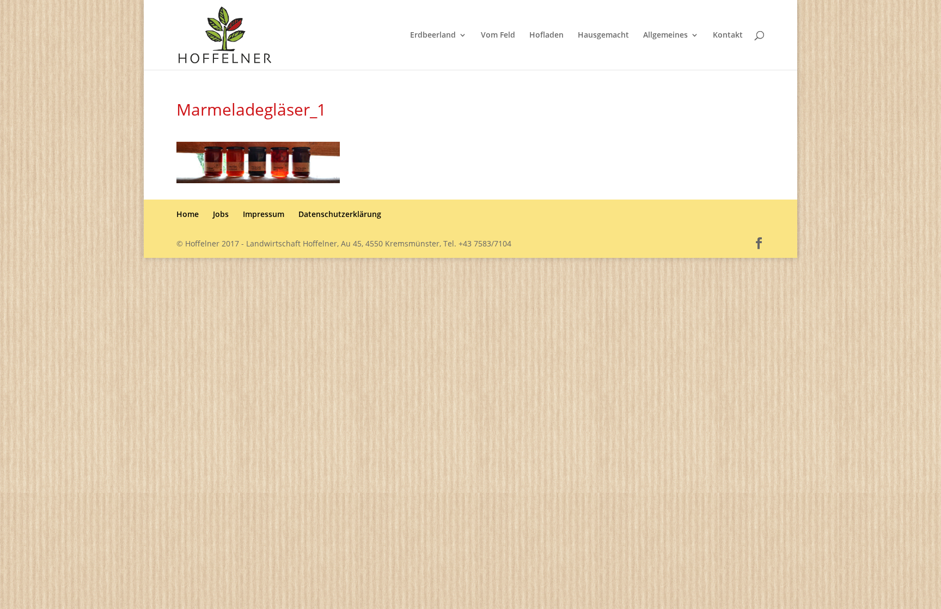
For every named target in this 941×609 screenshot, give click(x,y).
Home (187, 214)
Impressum (263, 214)
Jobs (221, 214)
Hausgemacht (603, 35)
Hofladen (546, 35)
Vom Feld (498, 35)
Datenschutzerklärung (339, 214)
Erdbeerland (433, 35)
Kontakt (728, 35)
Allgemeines (665, 35)
